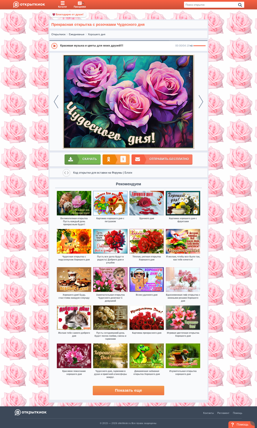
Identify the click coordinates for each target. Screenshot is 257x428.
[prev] (56, 102)
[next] (201, 102)
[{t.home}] (31, 412)
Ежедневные (76, 34)
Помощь (237, 413)
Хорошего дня (96, 34)
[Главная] (29, 4)
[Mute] (191, 46)
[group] (128, 46)
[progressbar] (199, 46)
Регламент (223, 413)
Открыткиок (58, 34)
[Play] (54, 46)
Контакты (208, 413)
